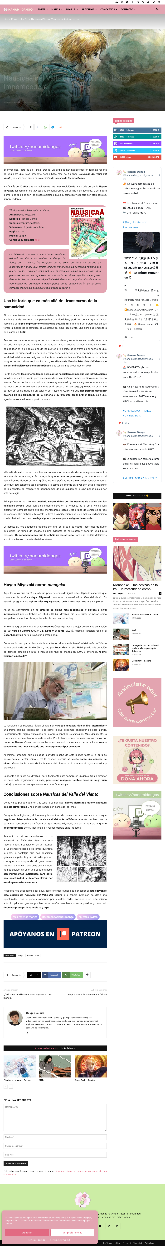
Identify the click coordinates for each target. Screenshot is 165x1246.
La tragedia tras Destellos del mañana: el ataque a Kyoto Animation (145, 648)
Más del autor (69, 1048)
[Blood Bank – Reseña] (91, 1066)
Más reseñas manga (25, 917)
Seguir (156, 130)
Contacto (127, 9)
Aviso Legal (150, 1243)
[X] (143, 2)
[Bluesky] (153, 2)
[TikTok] (132, 2)
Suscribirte (153, 157)
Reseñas (24, 19)
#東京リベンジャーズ (134, 222)
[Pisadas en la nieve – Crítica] (20, 1066)
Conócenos (107, 9)
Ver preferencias (72, 1232)
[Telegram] (127, 2)
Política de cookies (36, 1240)
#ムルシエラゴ (149, 478)
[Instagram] (121, 2)
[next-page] (11, 1087)
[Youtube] (148, 2)
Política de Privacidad (60, 1240)
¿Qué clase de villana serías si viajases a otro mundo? (28, 996)
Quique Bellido (13, 102)
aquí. (37, 239)
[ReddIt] (60, 127)
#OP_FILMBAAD (132, 415)
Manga (55, 9)
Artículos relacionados (46, 1048)
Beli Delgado (118, 593)
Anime (41, 9)
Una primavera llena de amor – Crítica (87, 994)
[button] (157, 9)
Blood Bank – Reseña (85, 1080)
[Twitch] (137, 2)
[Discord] (116, 2)
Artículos (88, 9)
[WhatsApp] (45, 127)
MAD (41, 1080)
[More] (87, 975)
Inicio (6, 19)
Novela (70, 9)
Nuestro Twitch (88, 917)
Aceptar (27, 1232)
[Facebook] (37, 127)
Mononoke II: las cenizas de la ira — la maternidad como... (135, 587)
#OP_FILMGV (143, 410)
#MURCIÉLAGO (131, 478)
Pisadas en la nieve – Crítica (17, 1080)
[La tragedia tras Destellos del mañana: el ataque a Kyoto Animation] (121, 649)
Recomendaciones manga (58, 917)
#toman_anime (131, 227)
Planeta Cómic (33, 955)
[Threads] (159, 2)
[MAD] (55, 1066)
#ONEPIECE (129, 410)
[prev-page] (6, 1087)
